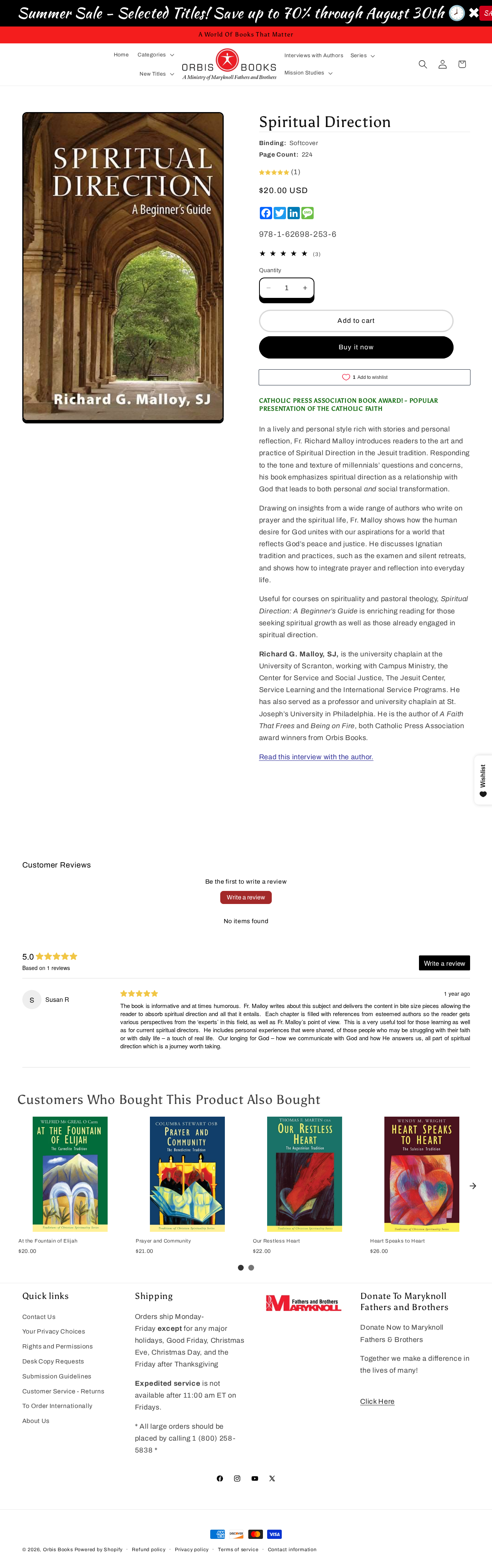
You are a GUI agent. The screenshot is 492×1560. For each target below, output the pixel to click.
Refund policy (148, 1549)
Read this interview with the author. (316, 757)
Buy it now (356, 347)
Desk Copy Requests (53, 1361)
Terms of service (238, 1549)
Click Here (377, 1401)
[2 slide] (251, 1268)
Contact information (292, 1549)
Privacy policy (192, 1549)
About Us (36, 1421)
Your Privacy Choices (53, 1331)
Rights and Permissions (57, 1346)
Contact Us (39, 1317)
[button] (156, 54)
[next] (472, 1185)
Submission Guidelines (57, 1376)
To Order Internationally (57, 1406)
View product (70, 1223)
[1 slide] (241, 1268)
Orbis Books (58, 1549)
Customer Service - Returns (63, 1391)
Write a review (246, 897)
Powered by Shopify (99, 1549)
